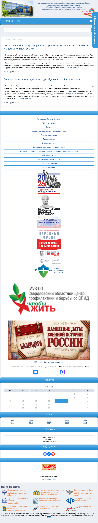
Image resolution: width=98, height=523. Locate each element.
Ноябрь (21, 40)
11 (23, 401)
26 (36, 408)
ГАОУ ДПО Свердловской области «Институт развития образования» (18, 501)
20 (49, 404)
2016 (67, 423)
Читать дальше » (74, 68)
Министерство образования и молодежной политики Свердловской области (52, 492)
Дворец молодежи (83, 507)
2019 (13, 423)
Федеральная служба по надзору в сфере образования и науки (83, 492)
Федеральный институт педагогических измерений (49, 499)
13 (49, 401)
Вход (55, 479)
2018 (31, 423)
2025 (14, 40)
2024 (13, 421)
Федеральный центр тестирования (83, 499)
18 (23, 404)
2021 (67, 421)
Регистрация (46, 479)
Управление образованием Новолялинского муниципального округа (16, 508)
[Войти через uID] (45, 454)
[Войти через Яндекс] (53, 454)
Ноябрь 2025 (49, 387)
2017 (49, 423)
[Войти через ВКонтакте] (49, 454)
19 (36, 404)
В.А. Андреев (70, 91)
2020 (85, 421)
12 (36, 401)
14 (61, 401)
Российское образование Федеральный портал (49, 507)
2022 (49, 421)
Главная (7, 40)
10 (10, 401)
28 (61, 408)
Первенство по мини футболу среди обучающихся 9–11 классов (42, 79)
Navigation (12, 21)
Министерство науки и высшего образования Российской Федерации (17, 492)
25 (23, 408)
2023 (31, 421)
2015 (85, 423)
